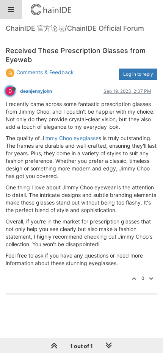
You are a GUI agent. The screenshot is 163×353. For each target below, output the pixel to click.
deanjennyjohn (36, 91)
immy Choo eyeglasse (71, 138)
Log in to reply (138, 74)
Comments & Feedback (45, 72)
